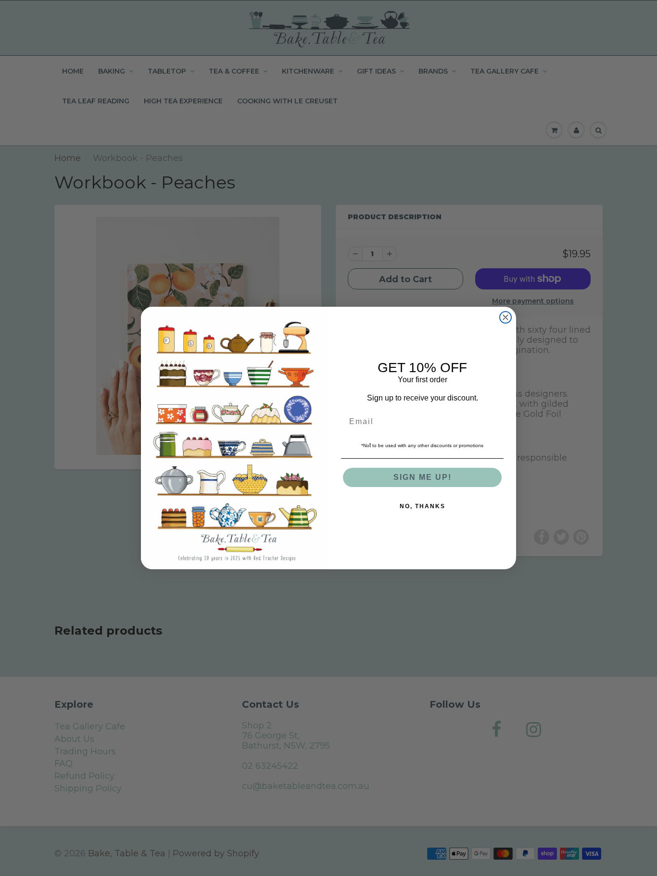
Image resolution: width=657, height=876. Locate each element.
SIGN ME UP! (422, 477)
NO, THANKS (422, 506)
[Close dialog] (505, 317)
